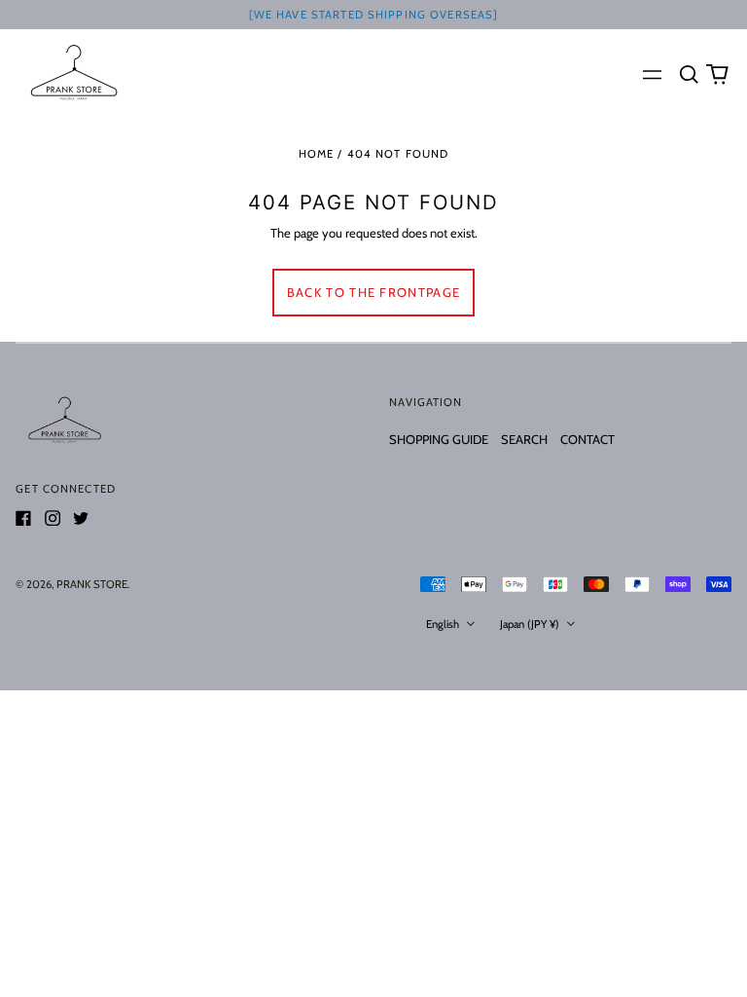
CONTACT (587, 439)
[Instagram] (52, 518)
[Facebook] (23, 518)
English (444, 624)
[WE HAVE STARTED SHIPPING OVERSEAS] (374, 14)
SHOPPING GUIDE (438, 439)
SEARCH (524, 439)
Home (317, 154)
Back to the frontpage (373, 292)
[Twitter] (81, 518)
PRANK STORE (91, 584)
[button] (688, 73)
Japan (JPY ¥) (531, 624)
